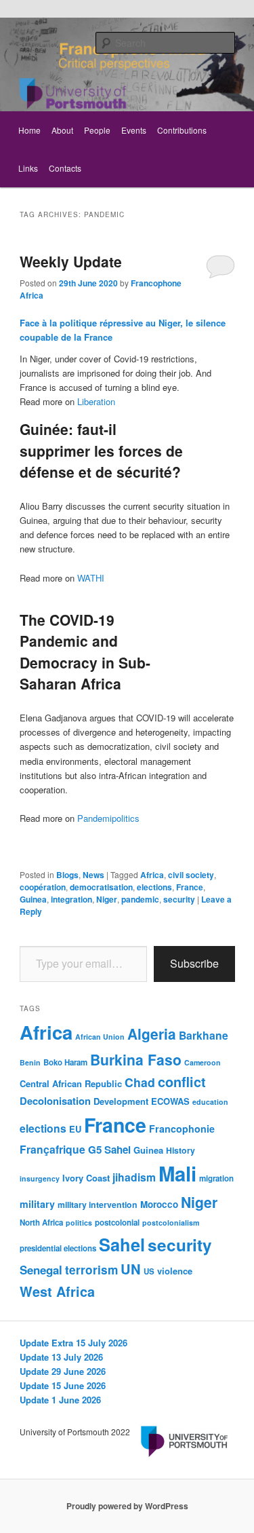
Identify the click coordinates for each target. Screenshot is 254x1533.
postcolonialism (170, 1222)
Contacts (65, 168)
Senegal (41, 1270)
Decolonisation (55, 1100)
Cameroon (202, 1062)
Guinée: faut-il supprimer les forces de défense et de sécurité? (101, 450)
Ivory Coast (86, 1177)
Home (29, 130)
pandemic (140, 899)
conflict (182, 1081)
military (37, 1204)
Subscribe (194, 963)
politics (79, 1222)
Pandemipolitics (108, 818)
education (210, 1102)
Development (120, 1101)
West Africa (57, 1291)
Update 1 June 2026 (60, 1399)
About (62, 130)
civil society (191, 875)
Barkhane (203, 1035)
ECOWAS (170, 1101)
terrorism (91, 1270)
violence (174, 1270)
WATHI (90, 577)
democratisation (101, 887)
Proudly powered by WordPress (127, 1506)
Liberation (96, 401)
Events (133, 130)
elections (154, 887)
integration (71, 899)
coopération (43, 887)
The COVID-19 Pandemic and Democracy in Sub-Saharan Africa (85, 651)
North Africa (41, 1222)
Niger (106, 899)
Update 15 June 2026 (63, 1385)
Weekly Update (71, 261)
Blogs (67, 875)
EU (75, 1128)
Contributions (182, 130)
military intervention (97, 1204)
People (97, 130)
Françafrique (52, 1149)
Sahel (122, 1244)
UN (131, 1269)
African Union (100, 1037)
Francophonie (182, 1128)
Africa (152, 875)
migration (216, 1178)
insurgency (40, 1178)
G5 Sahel (109, 1149)
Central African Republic (71, 1083)
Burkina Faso (136, 1059)
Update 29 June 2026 (63, 1371)
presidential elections (58, 1248)
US (149, 1271)
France (189, 887)
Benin (30, 1062)
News (93, 875)
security (179, 899)
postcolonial (117, 1222)
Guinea (33, 899)
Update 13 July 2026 (61, 1356)
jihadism (134, 1177)
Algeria (151, 1033)
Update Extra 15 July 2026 (73, 1342)
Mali (177, 1173)
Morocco (159, 1204)
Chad (140, 1082)
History (180, 1150)
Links (28, 168)
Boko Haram (65, 1062)
